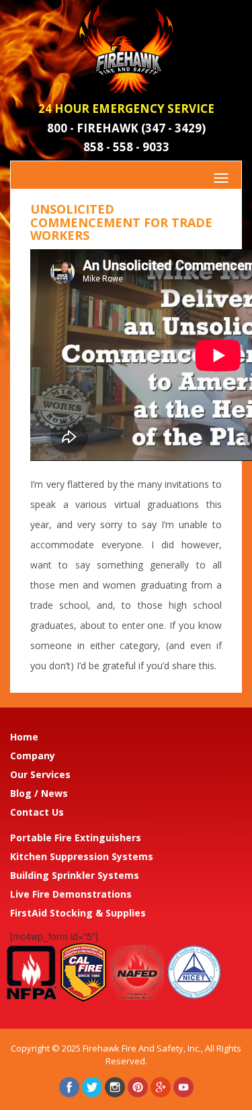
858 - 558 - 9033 (126, 147)
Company (32, 755)
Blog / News (39, 793)
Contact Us (37, 812)
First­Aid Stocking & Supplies (78, 912)
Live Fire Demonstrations (71, 894)
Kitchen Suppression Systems (81, 856)
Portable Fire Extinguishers (75, 837)
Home (24, 736)
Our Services (40, 774)
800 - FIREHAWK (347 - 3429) (126, 128)
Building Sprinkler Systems (74, 875)
